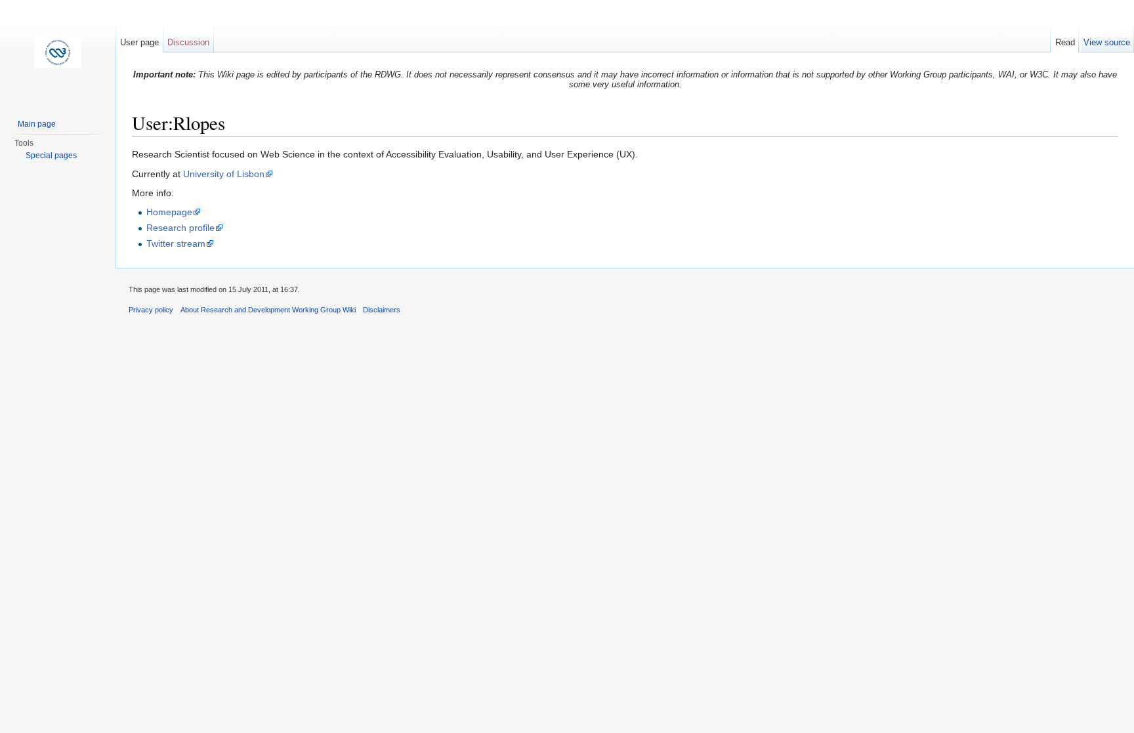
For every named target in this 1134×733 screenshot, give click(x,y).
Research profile (180, 227)
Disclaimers (381, 310)
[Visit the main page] (57, 52)
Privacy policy (151, 310)
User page (139, 42)
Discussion (188, 42)
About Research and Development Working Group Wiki (268, 310)
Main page (37, 124)
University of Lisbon (223, 174)
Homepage (169, 212)
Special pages (51, 155)
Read (1065, 42)
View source (1106, 42)
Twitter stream (175, 243)
